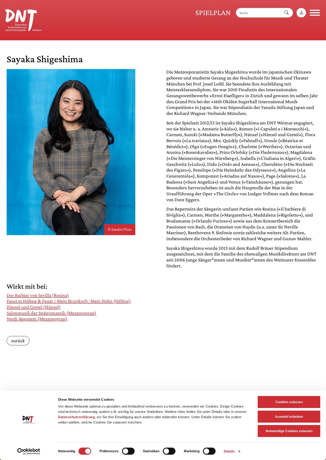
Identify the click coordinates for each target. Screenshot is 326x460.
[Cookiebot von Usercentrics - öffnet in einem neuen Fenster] (28, 451)
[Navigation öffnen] (315, 12)
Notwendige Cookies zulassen (289, 431)
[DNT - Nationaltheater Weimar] (23, 19)
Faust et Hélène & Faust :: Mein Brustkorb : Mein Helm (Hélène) (69, 301)
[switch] (128, 451)
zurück (18, 340)
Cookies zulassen (289, 402)
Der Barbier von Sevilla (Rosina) (38, 295)
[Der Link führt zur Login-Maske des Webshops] (301, 12)
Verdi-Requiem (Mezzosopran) (37, 318)
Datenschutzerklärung (76, 417)
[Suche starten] (286, 12)
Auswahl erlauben (289, 416)
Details (229, 451)
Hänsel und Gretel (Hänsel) (34, 307)
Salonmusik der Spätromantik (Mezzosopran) (51, 313)
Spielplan (213, 12)
